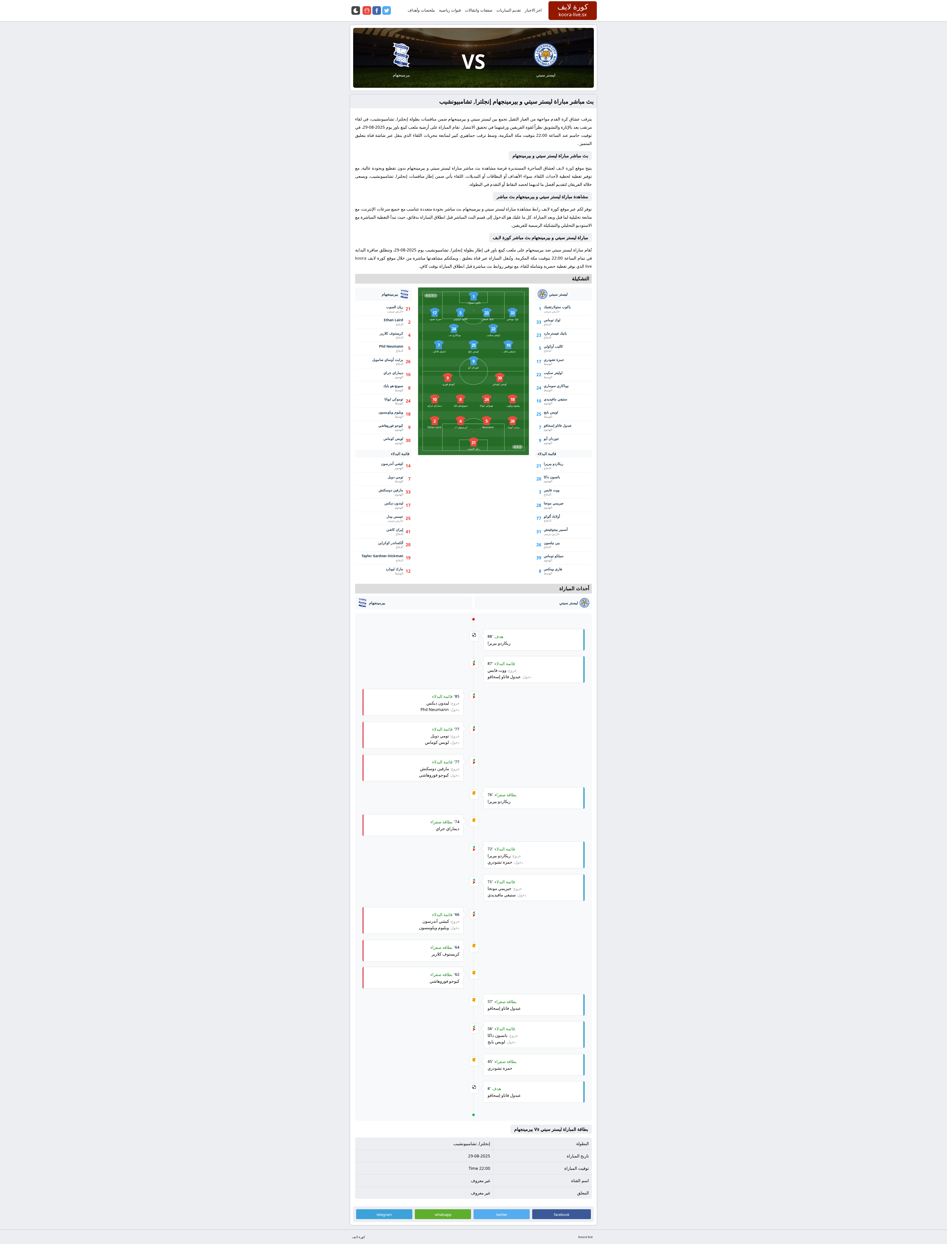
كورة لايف (565, 168)
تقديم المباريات (508, 10)
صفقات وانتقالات (478, 10)
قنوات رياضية (450, 10)
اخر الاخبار (533, 10)
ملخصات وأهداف (421, 10)
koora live (585, 1237)
